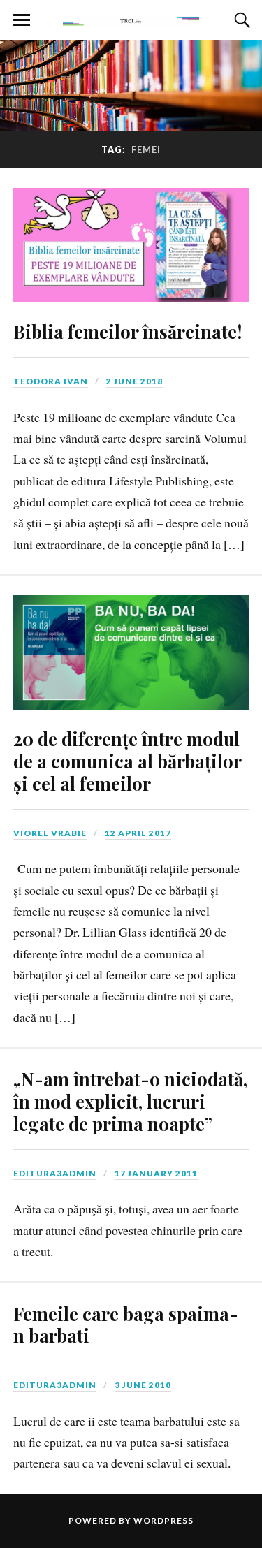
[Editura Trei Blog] (131, 19)
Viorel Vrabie (50, 833)
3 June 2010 (143, 1385)
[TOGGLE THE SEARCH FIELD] (240, 20)
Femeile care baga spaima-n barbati (125, 1324)
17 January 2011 (156, 1173)
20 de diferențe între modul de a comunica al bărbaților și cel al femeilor (127, 760)
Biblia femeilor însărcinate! (127, 331)
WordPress (163, 1520)
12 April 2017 (138, 833)
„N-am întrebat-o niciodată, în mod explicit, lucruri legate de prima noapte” (130, 1101)
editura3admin (54, 1173)
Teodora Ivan (50, 381)
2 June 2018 (134, 381)
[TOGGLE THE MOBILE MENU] (21, 20)
